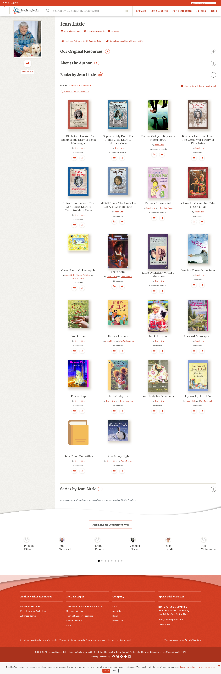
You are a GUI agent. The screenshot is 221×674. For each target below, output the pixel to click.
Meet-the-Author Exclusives (33, 611)
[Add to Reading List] (74, 158)
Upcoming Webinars (75, 611)
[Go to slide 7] (118, 561)
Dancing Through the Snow (197, 270)
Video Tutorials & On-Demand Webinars (84, 606)
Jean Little (80, 148)
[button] (4, 10)
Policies (93, 656)
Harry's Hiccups (118, 336)
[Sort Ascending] (93, 85)
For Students (159, 10)
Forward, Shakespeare (198, 336)
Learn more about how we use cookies (197, 667)
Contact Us (164, 624)
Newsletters (117, 620)
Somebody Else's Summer (158, 396)
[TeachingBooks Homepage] (24, 10)
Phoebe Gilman (78, 278)
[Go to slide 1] (98, 561)
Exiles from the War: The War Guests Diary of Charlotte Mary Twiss (78, 206)
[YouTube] (125, 656)
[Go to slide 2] (102, 561)
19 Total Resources (72, 31)
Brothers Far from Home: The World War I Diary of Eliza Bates (198, 139)
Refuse (114, 671)
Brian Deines (126, 461)
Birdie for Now (158, 336)
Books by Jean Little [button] (81, 75)
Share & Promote (74, 620)
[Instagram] (129, 656)
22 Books (115, 31)
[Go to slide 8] (122, 561)
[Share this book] (82, 158)
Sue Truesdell (206, 401)
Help (214, 10)
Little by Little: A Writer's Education (158, 274)
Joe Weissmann (126, 341)
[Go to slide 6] (115, 561)
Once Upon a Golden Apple (78, 270)
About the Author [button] (78, 63)
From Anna (118, 271)
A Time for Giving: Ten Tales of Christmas (198, 205)
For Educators (182, 10)
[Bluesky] (117, 656)
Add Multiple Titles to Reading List (200, 86)
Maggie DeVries (83, 275)
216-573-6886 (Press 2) (173, 606)
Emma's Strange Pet (158, 203)
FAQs (68, 625)
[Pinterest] (121, 656)
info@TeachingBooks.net (171, 619)
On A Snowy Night (118, 456)
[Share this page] (27, 63)
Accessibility (104, 656)
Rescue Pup (78, 396)
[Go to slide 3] (105, 561)
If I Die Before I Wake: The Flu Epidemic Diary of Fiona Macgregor (78, 139)
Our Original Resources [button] (84, 51)
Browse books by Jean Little (76, 91)
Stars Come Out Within (78, 456)
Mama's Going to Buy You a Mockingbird (158, 138)
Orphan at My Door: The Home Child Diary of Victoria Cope (118, 139)
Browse (141, 10)
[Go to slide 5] (112, 561)
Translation (169, 640)
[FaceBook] (113, 656)
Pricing (201, 10)
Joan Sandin (126, 276)
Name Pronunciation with (125, 41)
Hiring (115, 616)
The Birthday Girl (118, 396)
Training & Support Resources (79, 616)
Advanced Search (28, 616)
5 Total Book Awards (96, 31)
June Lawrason (126, 401)
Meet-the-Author (83, 41)
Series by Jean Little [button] (80, 489)
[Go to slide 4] (108, 561)
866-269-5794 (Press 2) (173, 610)
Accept (106, 671)
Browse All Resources (30, 606)
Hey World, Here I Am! (198, 396)
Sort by (63, 85)
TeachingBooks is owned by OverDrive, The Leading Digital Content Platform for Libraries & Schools (114, 652)
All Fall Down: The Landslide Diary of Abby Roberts (118, 205)
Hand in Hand (78, 336)
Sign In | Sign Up (10, 2)
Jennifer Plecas (166, 208)
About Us (116, 611)
